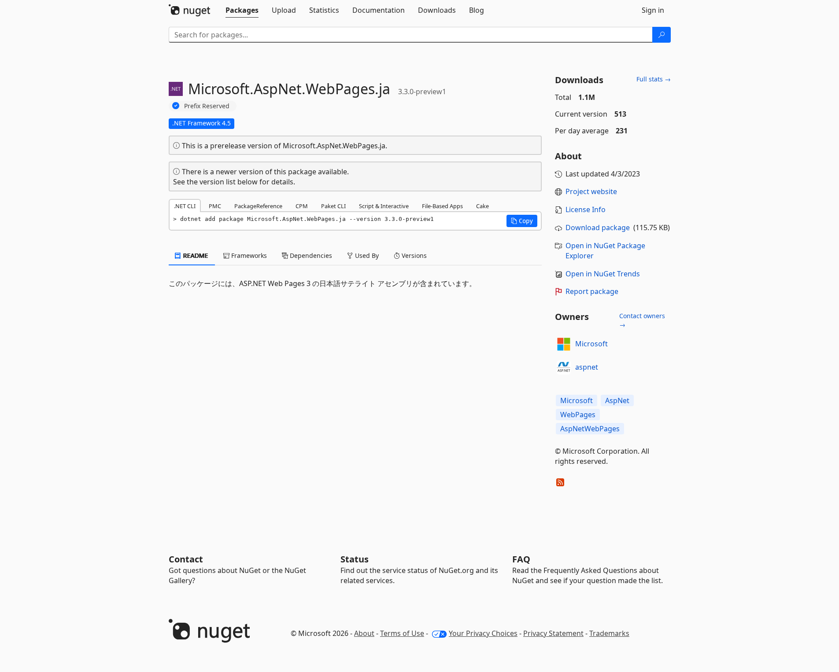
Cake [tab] (482, 206)
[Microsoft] (564, 344)
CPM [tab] (302, 206)
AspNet (617, 400)
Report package (591, 291)
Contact (186, 559)
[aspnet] (564, 367)
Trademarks (609, 633)
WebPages (577, 414)
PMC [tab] (215, 206)
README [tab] (194, 255)
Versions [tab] (413, 255)
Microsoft (591, 344)
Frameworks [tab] (248, 255)
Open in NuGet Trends (602, 274)
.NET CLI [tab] (185, 206)
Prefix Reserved (206, 106)
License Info (585, 209)
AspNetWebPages (590, 428)
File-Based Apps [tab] (442, 206)
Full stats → (653, 79)
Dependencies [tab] (310, 255)
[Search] (661, 35)
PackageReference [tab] (258, 206)
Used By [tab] (366, 255)
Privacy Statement (553, 633)
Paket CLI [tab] (333, 206)
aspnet (586, 367)
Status (354, 559)
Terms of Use (402, 633)
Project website (591, 191)
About (364, 633)
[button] (521, 221)
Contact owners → (642, 320)
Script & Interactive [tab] (384, 206)
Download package (597, 227)
